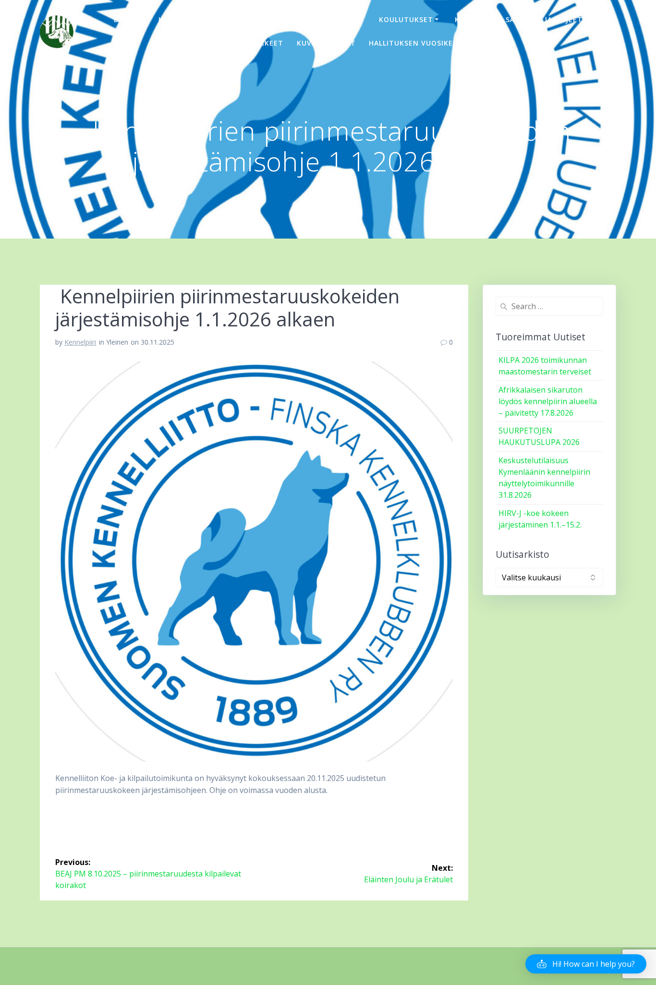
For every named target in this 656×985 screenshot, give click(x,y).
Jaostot (242, 19)
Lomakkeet (261, 43)
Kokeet (469, 19)
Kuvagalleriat (326, 43)
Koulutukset (406, 19)
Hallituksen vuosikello (417, 43)
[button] (585, 963)
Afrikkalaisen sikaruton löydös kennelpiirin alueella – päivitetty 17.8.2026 (547, 401)
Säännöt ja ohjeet (544, 19)
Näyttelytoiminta (319, 19)
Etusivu (130, 19)
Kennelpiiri (181, 19)
